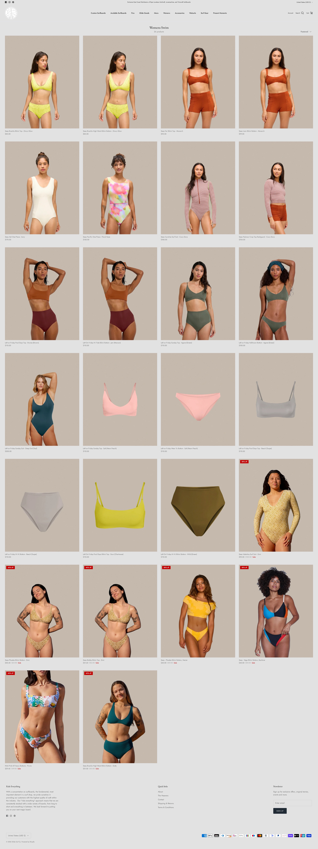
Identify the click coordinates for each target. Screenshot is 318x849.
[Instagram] (137, 442)
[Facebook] (133, 442)
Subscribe (136, 434)
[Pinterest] (140, 442)
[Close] (205, 399)
